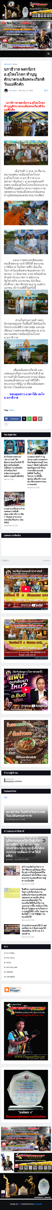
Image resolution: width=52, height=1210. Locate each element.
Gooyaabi (38, 1204)
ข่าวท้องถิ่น (8, 972)
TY (19, 1204)
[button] (48, 53)
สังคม (15, 64)
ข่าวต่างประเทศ (10, 967)
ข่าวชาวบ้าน (9, 958)
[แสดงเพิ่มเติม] (6, 424)
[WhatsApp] (29, 419)
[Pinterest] (35, 419)
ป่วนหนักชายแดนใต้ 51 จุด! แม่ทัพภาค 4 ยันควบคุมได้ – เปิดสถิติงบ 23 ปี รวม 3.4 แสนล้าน (34, 929)
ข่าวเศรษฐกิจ (9, 977)
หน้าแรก (7, 64)
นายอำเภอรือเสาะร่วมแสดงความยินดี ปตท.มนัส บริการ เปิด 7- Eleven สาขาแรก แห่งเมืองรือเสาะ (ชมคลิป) (14, 515)
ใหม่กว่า (6, 560)
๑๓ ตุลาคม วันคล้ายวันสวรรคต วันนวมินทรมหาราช (25, 813)
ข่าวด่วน (7, 962)
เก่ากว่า (46, 560)
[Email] (40, 419)
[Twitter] (24, 419)
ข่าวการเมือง (9, 953)
